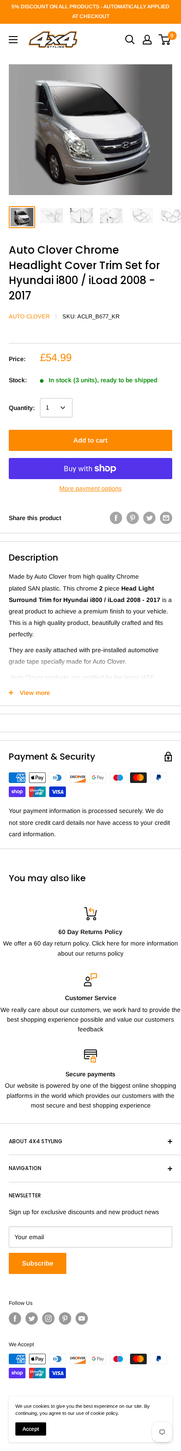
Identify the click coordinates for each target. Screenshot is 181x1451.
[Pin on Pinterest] (133, 518)
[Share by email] (166, 518)
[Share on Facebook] (116, 518)
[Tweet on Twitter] (149, 518)
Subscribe (37, 1263)
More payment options (90, 488)
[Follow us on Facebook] (15, 1318)
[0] (164, 39)
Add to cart (90, 440)
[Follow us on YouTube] (82, 1318)
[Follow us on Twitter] (31, 1318)
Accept (30, 1429)
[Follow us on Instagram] (48, 1318)
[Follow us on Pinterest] (65, 1318)
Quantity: (22, 407)
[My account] (147, 39)
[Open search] (130, 39)
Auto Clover (29, 316)
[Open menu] (13, 39)
